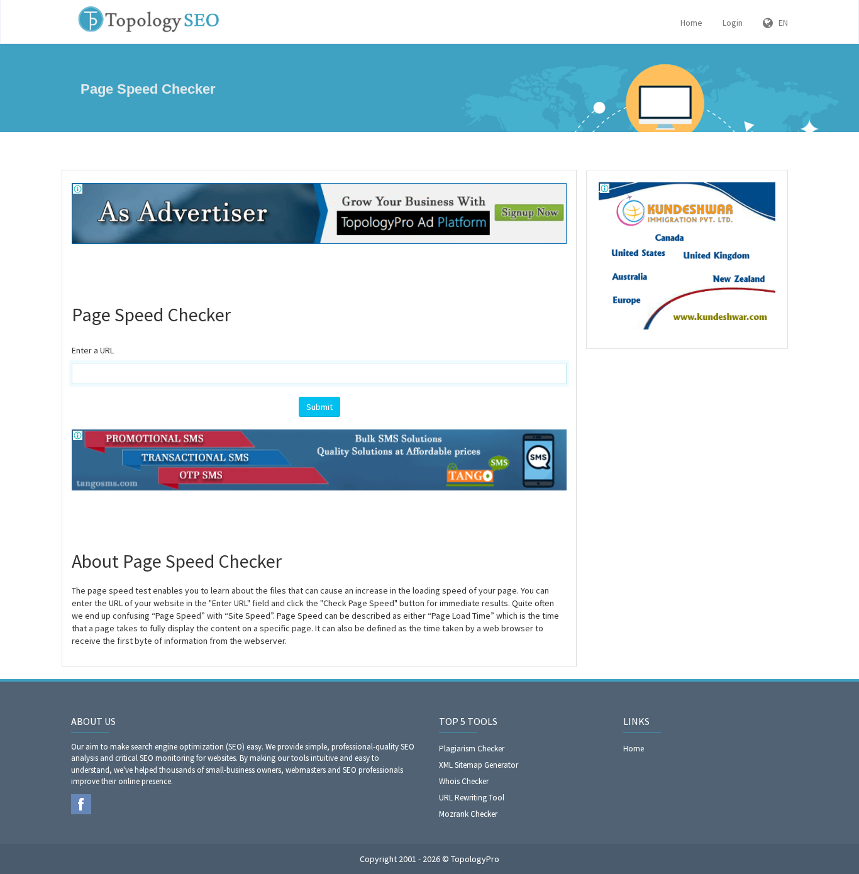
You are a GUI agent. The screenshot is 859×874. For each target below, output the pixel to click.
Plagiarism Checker (471, 748)
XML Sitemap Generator (478, 765)
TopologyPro (475, 859)
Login (733, 22)
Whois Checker (464, 781)
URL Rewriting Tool (471, 797)
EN (780, 22)
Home (691, 22)
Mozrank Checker (468, 814)
